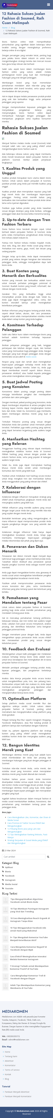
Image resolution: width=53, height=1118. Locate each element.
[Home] (10, 5)
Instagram (10, 880)
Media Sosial (11, 884)
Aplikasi (9, 867)
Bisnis (8, 871)
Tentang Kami (11, 1056)
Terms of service (12, 1070)
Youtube (9, 888)
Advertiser (9, 1061)
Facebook (10, 875)
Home (4, 27)
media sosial (31, 356)
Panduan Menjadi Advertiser (17, 1092)
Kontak (8, 1074)
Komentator (10, 1065)
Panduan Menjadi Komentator (18, 1096)
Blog (13, 27)
